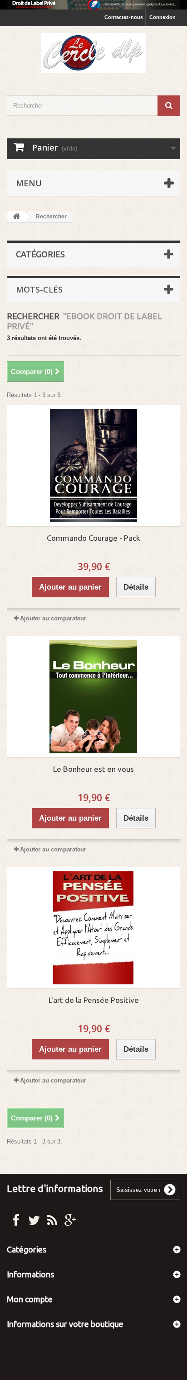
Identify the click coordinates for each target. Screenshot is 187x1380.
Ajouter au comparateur (53, 618)
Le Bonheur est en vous (93, 769)
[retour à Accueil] (16, 216)
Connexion (162, 17)
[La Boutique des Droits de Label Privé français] (93, 53)
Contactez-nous (123, 17)
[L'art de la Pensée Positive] (93, 927)
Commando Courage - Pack (93, 538)
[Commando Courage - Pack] (93, 465)
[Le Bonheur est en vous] (93, 696)
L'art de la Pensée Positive (94, 1000)
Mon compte (30, 1299)
